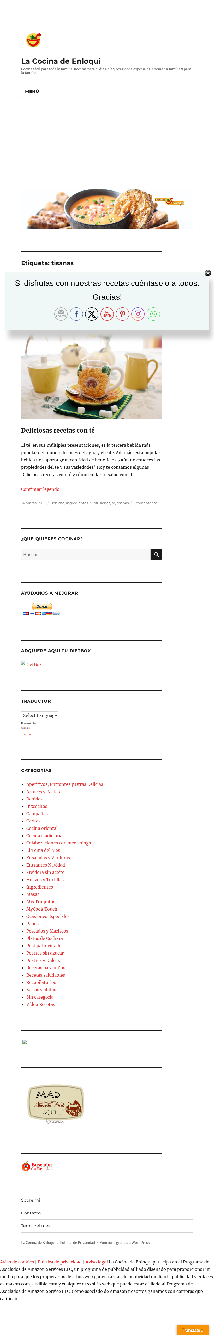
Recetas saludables (45, 975)
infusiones (101, 503)
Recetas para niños (45, 967)
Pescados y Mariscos (47, 931)
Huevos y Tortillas (45, 879)
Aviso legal (97, 1262)
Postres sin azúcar (45, 953)
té (113, 503)
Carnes (33, 821)
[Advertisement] (108, 147)
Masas (32, 894)
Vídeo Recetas (40, 1004)
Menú (32, 91)
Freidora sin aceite (45, 872)
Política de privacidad (60, 1262)
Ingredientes (77, 503)
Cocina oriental (42, 828)
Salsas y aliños (41, 989)
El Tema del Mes (43, 850)
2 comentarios (145, 503)
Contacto (31, 1213)
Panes (32, 923)
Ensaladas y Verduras (48, 857)
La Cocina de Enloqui (60, 61)
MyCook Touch (41, 909)
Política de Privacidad (77, 1242)
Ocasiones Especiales (47, 916)
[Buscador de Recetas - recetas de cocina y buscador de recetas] (91, 1166)
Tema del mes (35, 1225)
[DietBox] (91, 664)
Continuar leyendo (40, 489)
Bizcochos (36, 806)
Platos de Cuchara (44, 938)
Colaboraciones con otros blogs (58, 843)
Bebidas (57, 503)
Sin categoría (40, 997)
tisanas (123, 503)
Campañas (37, 813)
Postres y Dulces (43, 960)
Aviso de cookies (17, 1262)
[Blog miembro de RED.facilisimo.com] (91, 1041)
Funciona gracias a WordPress (125, 1242)
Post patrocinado (44, 945)
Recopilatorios (41, 982)
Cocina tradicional (45, 835)
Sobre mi (30, 1200)
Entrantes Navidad (45, 865)
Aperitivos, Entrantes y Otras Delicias (64, 784)
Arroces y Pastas (43, 791)
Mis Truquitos (40, 901)
